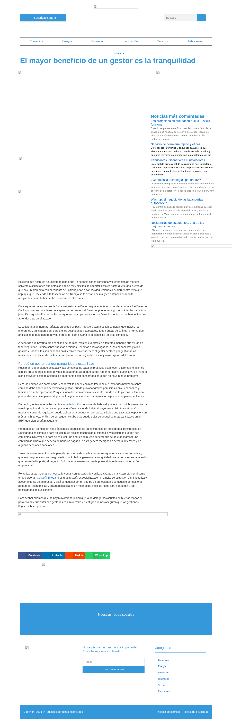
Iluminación (131, 41)
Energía (67, 41)
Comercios (36, 41)
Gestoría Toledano (48, 477)
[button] (30, 555)
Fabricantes (195, 41)
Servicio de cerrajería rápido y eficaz (175, 144)
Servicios (162, 41)
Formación (97, 41)
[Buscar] (201, 17)
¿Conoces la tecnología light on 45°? (176, 180)
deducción (74, 404)
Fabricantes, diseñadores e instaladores (178, 160)
